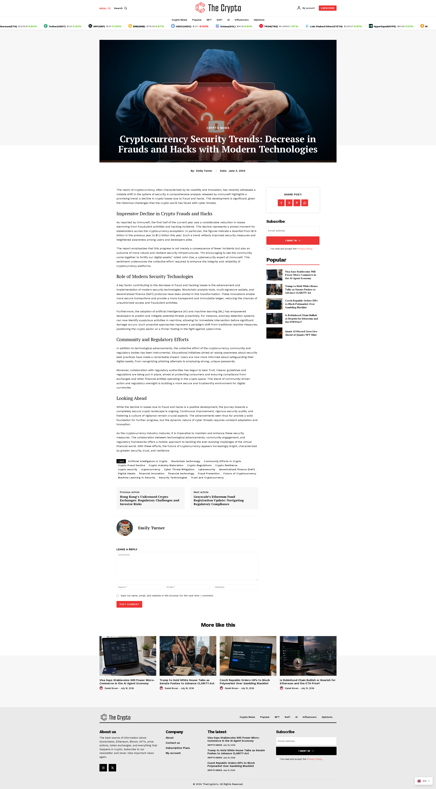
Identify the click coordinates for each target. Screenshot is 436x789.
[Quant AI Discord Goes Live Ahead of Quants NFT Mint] (274, 333)
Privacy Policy (304, 248)
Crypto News (218, 128)
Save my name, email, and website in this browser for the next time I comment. (167, 595)
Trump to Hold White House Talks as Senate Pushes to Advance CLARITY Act (301, 289)
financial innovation (151, 473)
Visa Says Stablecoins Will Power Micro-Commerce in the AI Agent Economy (300, 275)
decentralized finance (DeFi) (237, 469)
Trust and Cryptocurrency (207, 477)
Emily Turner (204, 170)
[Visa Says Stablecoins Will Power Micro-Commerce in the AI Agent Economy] (274, 274)
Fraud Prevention (209, 473)
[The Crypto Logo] (218, 7)
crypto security (127, 469)
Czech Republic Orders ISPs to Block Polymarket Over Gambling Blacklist (301, 304)
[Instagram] (103, 767)
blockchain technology (185, 461)
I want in (291, 240)
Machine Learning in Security (136, 477)
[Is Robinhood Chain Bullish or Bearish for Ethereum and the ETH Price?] (274, 318)
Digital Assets (126, 473)
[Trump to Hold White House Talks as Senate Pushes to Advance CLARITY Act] (274, 289)
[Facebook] (281, 202)
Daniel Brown (111, 688)
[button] (121, 8)
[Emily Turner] (124, 528)
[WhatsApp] (304, 202)
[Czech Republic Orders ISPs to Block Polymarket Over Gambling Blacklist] (274, 303)
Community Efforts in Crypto (222, 461)
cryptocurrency (150, 469)
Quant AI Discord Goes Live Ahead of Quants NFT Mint (301, 333)
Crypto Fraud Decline (131, 465)
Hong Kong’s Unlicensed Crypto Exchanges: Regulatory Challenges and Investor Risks (149, 500)
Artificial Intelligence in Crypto (148, 461)
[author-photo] (101, 688)
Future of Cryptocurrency (239, 473)
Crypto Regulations (199, 465)
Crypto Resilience (226, 465)
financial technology (181, 473)
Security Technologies (173, 477)
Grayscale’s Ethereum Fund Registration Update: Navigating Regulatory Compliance (219, 500)
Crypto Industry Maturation (166, 465)
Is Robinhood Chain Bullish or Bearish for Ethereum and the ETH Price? (301, 318)
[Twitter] (289, 202)
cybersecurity (206, 469)
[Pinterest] (296, 202)
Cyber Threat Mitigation (179, 469)
